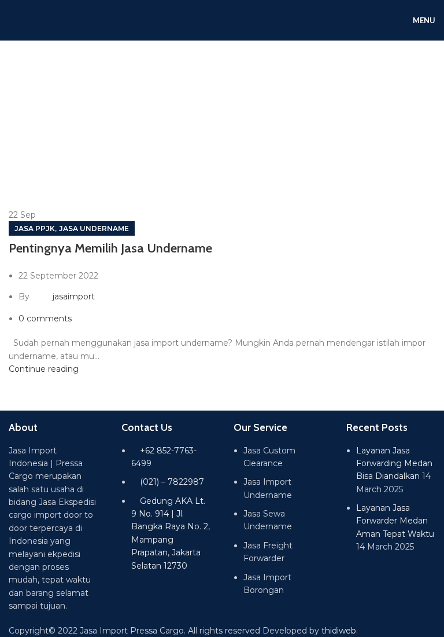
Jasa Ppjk (34, 228)
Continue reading (44, 369)
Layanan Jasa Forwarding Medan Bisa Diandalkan (394, 463)
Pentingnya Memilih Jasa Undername (110, 248)
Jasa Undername (94, 228)
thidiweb (338, 630)
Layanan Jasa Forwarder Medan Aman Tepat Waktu (395, 521)
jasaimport (74, 296)
